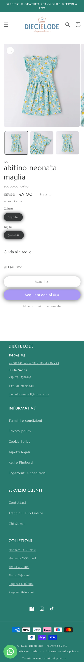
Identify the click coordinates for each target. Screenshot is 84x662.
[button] (6, 24)
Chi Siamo (17, 524)
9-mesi (16, 236)
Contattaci (17, 502)
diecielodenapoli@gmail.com (29, 394)
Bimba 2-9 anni (19, 567)
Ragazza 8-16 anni (21, 584)
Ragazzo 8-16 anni (21, 592)
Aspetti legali (19, 452)
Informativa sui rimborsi (26, 651)
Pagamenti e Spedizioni (28, 473)
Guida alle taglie (17, 252)
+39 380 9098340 (21, 386)
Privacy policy (20, 431)
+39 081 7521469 (20, 377)
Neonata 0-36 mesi (22, 550)
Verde (15, 218)
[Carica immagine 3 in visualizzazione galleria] (67, 143)
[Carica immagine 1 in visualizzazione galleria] (16, 143)
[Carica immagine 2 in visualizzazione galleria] (42, 143)
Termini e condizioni (25, 420)
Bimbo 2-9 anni (19, 575)
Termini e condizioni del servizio (44, 658)
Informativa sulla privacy (62, 651)
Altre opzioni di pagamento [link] (42, 306)
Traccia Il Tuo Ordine (26, 513)
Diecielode (36, 645)
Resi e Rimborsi (21, 462)
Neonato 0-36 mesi (22, 558)
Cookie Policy (20, 441)
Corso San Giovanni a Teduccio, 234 (34, 363)
